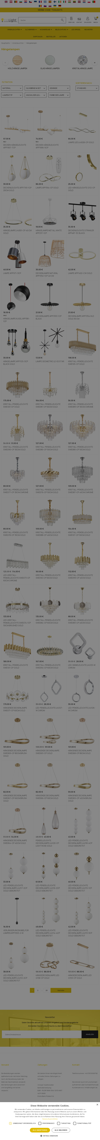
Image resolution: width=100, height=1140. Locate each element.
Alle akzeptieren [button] (40, 1130)
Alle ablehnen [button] (61, 1130)
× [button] (97, 1105)
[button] (50, 1135)
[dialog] (50, 1121)
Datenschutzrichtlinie (50, 1119)
